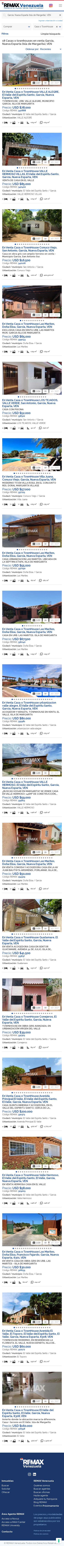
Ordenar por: (32, 49)
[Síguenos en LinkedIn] (34, 1474)
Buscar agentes (42, 1488)
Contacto (7, 1531)
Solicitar (6, 1488)
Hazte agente (41, 1495)
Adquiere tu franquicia (45, 1499)
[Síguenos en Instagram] (29, 1474)
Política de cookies (41, 1534)
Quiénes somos (42, 1485)
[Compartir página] (51, 5)
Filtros (5, 34)
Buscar (5, 1485)
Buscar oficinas (42, 1492)
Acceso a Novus (10, 1518)
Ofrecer (6, 1492)
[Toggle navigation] (60, 5)
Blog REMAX (40, 1502)
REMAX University (11, 1525)
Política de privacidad (42, 1531)
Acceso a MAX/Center (13, 1522)
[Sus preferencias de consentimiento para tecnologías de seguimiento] (59, 1541)
